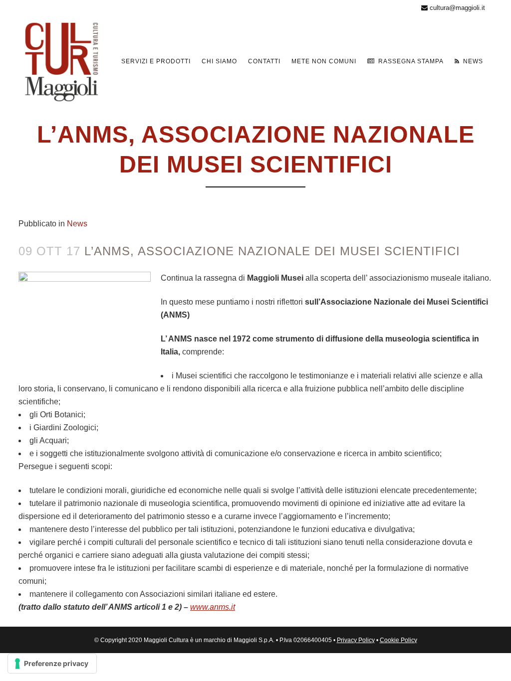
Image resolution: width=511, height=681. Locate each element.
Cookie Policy (398, 640)
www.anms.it (212, 607)
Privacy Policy (356, 640)
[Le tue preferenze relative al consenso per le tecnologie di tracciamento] (52, 663)
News (77, 223)
